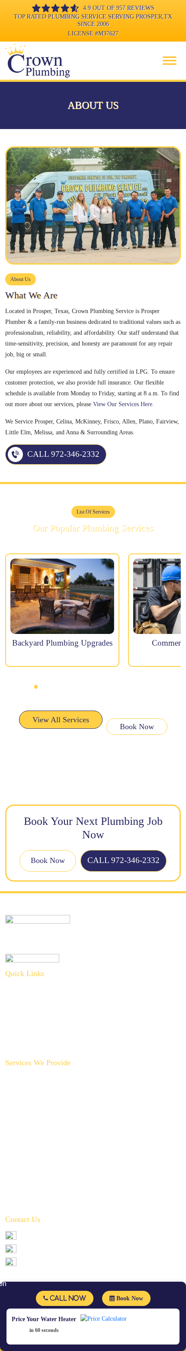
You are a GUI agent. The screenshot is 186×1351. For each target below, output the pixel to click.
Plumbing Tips (23, 1016)
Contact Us (18, 1043)
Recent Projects (24, 1029)
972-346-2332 (38, 1235)
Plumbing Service (27, 1002)
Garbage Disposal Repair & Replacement (55, 1105)
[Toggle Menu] (169, 60)
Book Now (137, 726)
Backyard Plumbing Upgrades (41, 1079)
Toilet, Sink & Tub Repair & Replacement (57, 1159)
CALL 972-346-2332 (63, 454)
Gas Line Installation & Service (44, 1119)
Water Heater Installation (35, 1186)
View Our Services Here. (123, 404)
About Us (17, 989)
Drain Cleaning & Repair (36, 1092)
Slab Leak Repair (26, 1146)
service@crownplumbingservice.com (66, 1248)
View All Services (60, 719)
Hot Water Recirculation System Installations (60, 1132)
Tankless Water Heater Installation (47, 1199)
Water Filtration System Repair (43, 1173)
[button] (36, 687)
